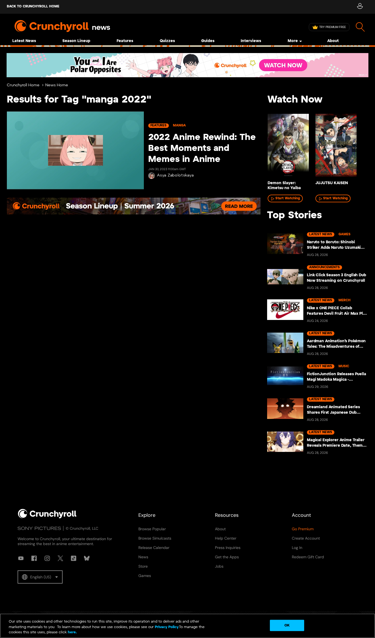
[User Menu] (359, 7)
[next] (356, 148)
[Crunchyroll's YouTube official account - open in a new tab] (20, 558)
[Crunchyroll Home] (47, 517)
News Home (56, 85)
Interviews (251, 41)
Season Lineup (76, 41)
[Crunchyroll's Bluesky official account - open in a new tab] (86, 558)
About (333, 41)
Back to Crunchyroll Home (33, 6)
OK (287, 625)
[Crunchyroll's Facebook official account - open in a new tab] (34, 558)
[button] (40, 577)
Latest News (24, 41)
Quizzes (167, 41)
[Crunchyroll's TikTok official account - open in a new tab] (73, 558)
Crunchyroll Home (23, 85)
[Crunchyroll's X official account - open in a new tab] (60, 558)
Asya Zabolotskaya (175, 175)
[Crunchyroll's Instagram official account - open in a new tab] (47, 558)
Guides (207, 41)
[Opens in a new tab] (187, 65)
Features (125, 41)
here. (72, 632)
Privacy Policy (166, 627)
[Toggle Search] (360, 27)
